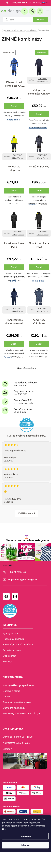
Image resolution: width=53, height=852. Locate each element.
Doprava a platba (11, 691)
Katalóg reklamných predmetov (18, 685)
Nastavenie (25, 836)
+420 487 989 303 (18, 3)
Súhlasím (25, 845)
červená (8, 357)
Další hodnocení (26, 513)
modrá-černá (13, 119)
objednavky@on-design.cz (22, 579)
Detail (14, 106)
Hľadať (40, 19)
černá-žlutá (38, 280)
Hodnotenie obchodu (13, 639)
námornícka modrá (38, 127)
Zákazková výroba (12, 650)
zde (4, 828)
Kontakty (7, 661)
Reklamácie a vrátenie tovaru (17, 702)
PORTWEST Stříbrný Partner (42, 80)
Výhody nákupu (11, 633)
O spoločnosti (10, 656)
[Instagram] (15, 596)
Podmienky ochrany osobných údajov (21, 713)
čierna (32, 204)
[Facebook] (6, 596)
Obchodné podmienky (14, 708)
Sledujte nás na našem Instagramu (27, 540)
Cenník (6, 696)
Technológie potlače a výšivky (18, 644)
